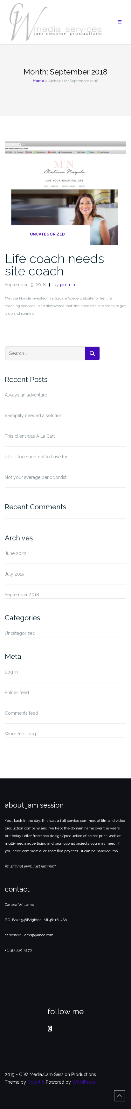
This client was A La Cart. (30, 436)
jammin (67, 284)
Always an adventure (26, 394)
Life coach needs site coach (54, 264)
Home (38, 81)
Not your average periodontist (35, 477)
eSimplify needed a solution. (34, 415)
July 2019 (14, 574)
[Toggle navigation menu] (120, 22)
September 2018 (22, 594)
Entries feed (17, 692)
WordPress (84, 1082)
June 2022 (15, 553)
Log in (11, 671)
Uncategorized (47, 234)
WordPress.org (20, 733)
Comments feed (21, 713)
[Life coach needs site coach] (65, 192)
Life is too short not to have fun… (38, 456)
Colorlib (36, 1082)
